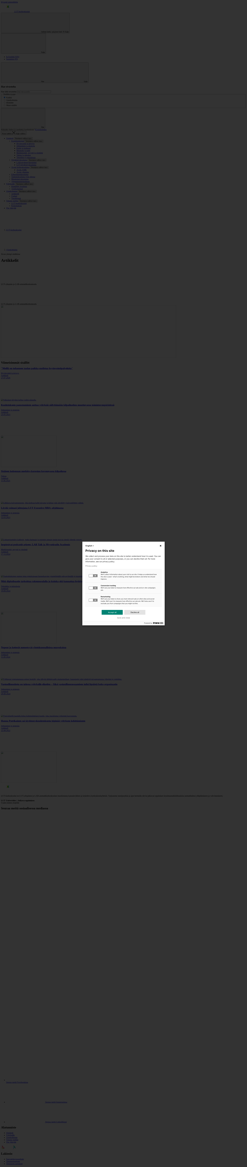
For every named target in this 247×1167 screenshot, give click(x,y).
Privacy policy (91, 566)
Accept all (112, 612)
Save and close (123, 618)
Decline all (135, 612)
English (89, 546)
